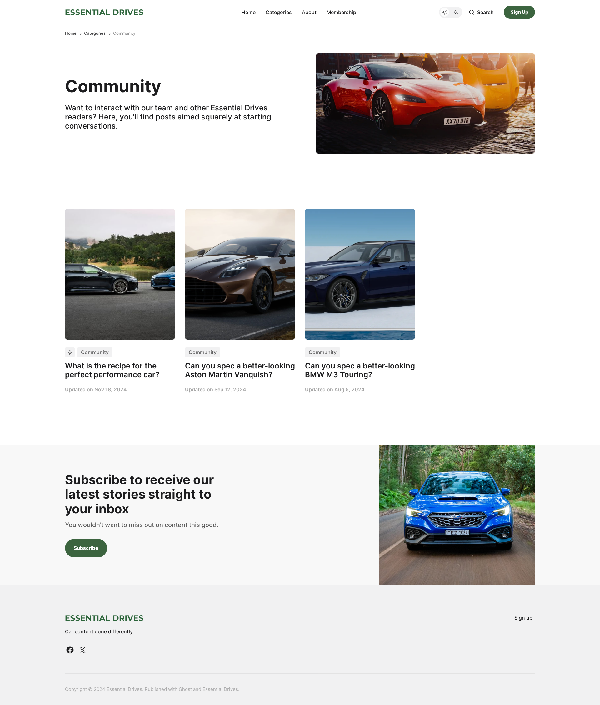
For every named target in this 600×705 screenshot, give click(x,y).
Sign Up (519, 12)
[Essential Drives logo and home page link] (104, 12)
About (309, 12)
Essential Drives (220, 689)
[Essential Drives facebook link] (70, 650)
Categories (279, 12)
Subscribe (86, 548)
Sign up (523, 618)
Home (249, 12)
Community (95, 352)
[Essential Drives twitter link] (82, 650)
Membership (341, 12)
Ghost (185, 689)
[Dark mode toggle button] (450, 12)
